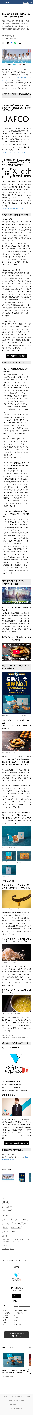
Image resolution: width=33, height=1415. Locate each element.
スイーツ (5, 1223)
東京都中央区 (5, 1239)
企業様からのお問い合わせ (16, 1404)
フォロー (16, 1296)
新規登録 (25, 2)
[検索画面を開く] (31, 2)
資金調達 (5, 1227)
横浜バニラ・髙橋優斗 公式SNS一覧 (16, 1143)
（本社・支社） (15, 1241)
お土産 (25, 1219)
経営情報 (5, 1202)
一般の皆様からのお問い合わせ (16, 1408)
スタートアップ (15, 1227)
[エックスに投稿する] (8, 43)
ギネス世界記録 (15, 1223)
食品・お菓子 (7, 1210)
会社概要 (5, 1396)
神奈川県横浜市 (6, 1241)
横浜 (11, 1219)
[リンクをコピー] (19, 43)
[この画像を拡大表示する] (8, 1177)
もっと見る (28, 1347)
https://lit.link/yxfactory (8, 1249)
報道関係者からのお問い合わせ (16, 1400)
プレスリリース (13, 1260)
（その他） (13, 1239)
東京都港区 (20, 1239)
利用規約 (28, 1396)
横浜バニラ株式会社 (24, 1260)
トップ (4, 1260)
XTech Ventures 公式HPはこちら (12, 208)
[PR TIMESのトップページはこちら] (7, 2)
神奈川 (5, 1219)
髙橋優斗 (26, 1223)
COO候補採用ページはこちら (16, 356)
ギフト (18, 1219)
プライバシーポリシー (16, 1396)
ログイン (19, 2)
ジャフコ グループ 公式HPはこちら (13, 152)
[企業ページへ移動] (16, 1278)
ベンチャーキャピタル (9, 1231)
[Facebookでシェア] (11, 43)
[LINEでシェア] (14, 43)
